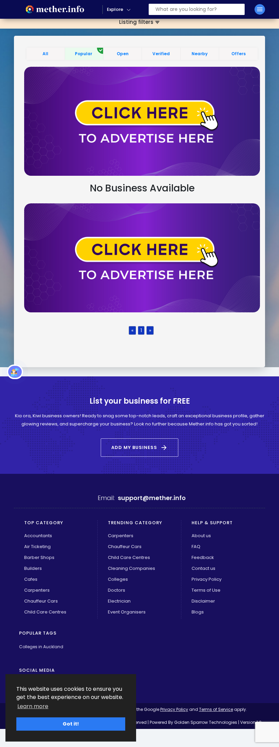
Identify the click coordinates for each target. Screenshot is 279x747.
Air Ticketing (37, 546)
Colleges (118, 579)
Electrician (119, 601)
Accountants (38, 535)
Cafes (30, 579)
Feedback (203, 557)
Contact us (203, 568)
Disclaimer (203, 601)
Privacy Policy (206, 579)
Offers (238, 54)
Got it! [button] (71, 723)
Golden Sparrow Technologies (205, 722)
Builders (33, 568)
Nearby (200, 54)
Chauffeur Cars (41, 601)
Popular (84, 54)
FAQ (196, 546)
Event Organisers (127, 612)
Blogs (198, 612)
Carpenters (37, 590)
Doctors (116, 590)
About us (201, 535)
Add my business (139, 447)
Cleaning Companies (131, 568)
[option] (142, 121)
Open (123, 54)
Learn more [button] (32, 706)
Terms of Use (206, 590)
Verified (161, 54)
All (45, 54)
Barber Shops (39, 557)
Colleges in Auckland (41, 647)
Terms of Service (216, 709)
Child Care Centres (45, 612)
